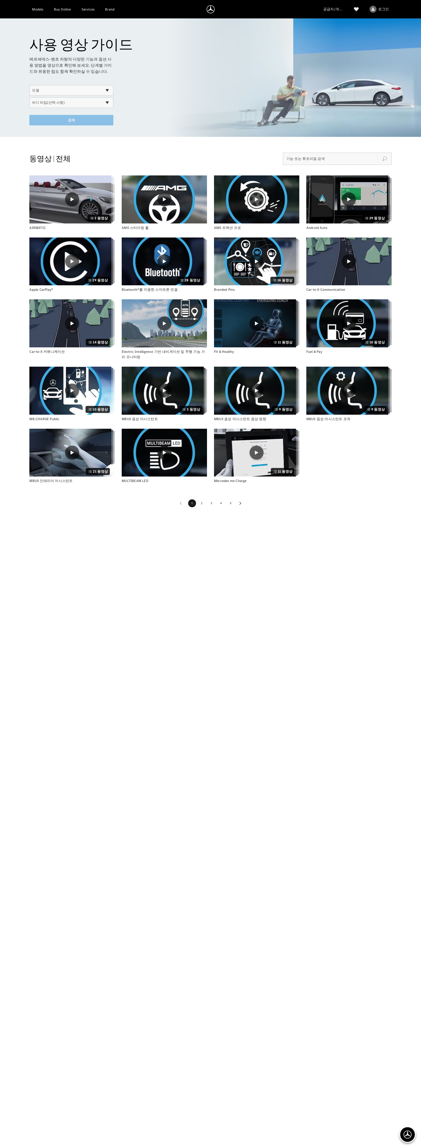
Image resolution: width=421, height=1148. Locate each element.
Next (240, 503)
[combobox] (71, 90)
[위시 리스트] (356, 9)
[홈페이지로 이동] (210, 9)
